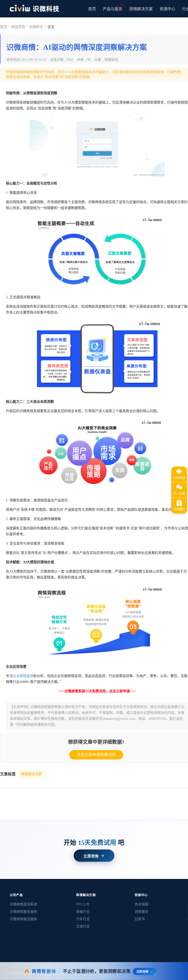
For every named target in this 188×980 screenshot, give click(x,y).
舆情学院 (18, 27)
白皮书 (140, 919)
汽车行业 (83, 919)
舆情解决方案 (31, 774)
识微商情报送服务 (23, 919)
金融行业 (83, 912)
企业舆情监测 (23, 676)
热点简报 (141, 904)
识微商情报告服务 (23, 912)
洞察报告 (141, 912)
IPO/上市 (83, 904)
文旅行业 (83, 926)
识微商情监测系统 (23, 904)
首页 (92, 9)
